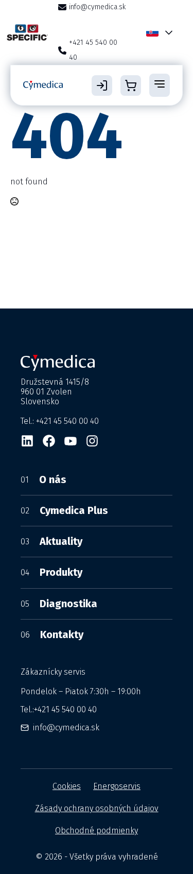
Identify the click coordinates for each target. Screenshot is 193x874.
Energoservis (117, 786)
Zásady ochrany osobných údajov (97, 808)
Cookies (66, 786)
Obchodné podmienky (96, 830)
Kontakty (52, 634)
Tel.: (59, 709)
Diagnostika (59, 603)
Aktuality (51, 541)
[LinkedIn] (27, 441)
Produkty (51, 572)
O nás (43, 479)
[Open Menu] (159, 85)
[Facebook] (49, 441)
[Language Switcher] (166, 32)
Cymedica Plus (64, 510)
